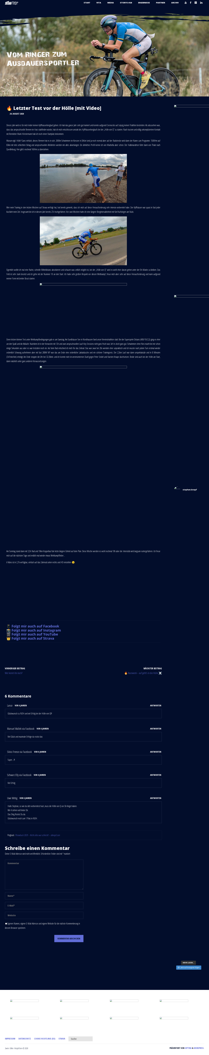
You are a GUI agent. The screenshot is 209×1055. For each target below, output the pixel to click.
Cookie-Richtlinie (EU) (44, 1038)
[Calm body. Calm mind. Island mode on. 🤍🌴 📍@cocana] (188, 937)
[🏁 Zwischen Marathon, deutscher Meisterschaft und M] (188, 643)
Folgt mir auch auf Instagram (36, 630)
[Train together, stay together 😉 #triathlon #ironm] (188, 901)
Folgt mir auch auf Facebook (35, 626)
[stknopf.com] (11, 2)
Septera (188, 1048)
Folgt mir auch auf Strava (32, 638)
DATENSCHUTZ (25, 1038)
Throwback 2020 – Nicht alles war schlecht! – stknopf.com (37, 835)
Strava (62, 1038)
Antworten (155, 705)
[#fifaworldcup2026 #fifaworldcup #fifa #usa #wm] (188, 503)
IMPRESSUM (10, 1038)
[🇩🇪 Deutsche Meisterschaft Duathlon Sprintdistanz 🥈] (188, 832)
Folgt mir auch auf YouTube (34, 634)
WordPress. (199, 1048)
